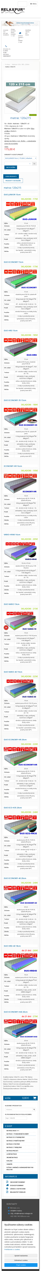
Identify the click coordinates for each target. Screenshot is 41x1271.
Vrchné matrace (12, 1157)
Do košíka (11, 167)
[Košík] (22, 3)
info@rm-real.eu (16, 1211)
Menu (34, 4)
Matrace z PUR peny (13, 1144)
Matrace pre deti (12, 1151)
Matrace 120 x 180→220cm (20, 64)
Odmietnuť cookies (21, 1260)
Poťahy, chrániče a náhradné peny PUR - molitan (20, 1169)
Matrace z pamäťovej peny (16, 1141)
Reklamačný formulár (17, 1192)
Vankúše (9, 1164)
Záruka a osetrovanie (17, 1189)
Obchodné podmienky (17, 1182)
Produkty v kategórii (13, 181)
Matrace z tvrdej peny (14, 1147)
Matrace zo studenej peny (16, 1137)
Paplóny (9, 1161)
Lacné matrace (12, 1154)
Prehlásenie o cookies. (12, 1249)
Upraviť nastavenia (21, 1256)
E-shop (7, 64)
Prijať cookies (21, 1265)
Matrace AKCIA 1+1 (13, 1131)
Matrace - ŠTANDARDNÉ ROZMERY (18, 1134)
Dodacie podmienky (17, 1185)
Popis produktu (11, 176)
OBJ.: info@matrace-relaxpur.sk (21, 1213)
